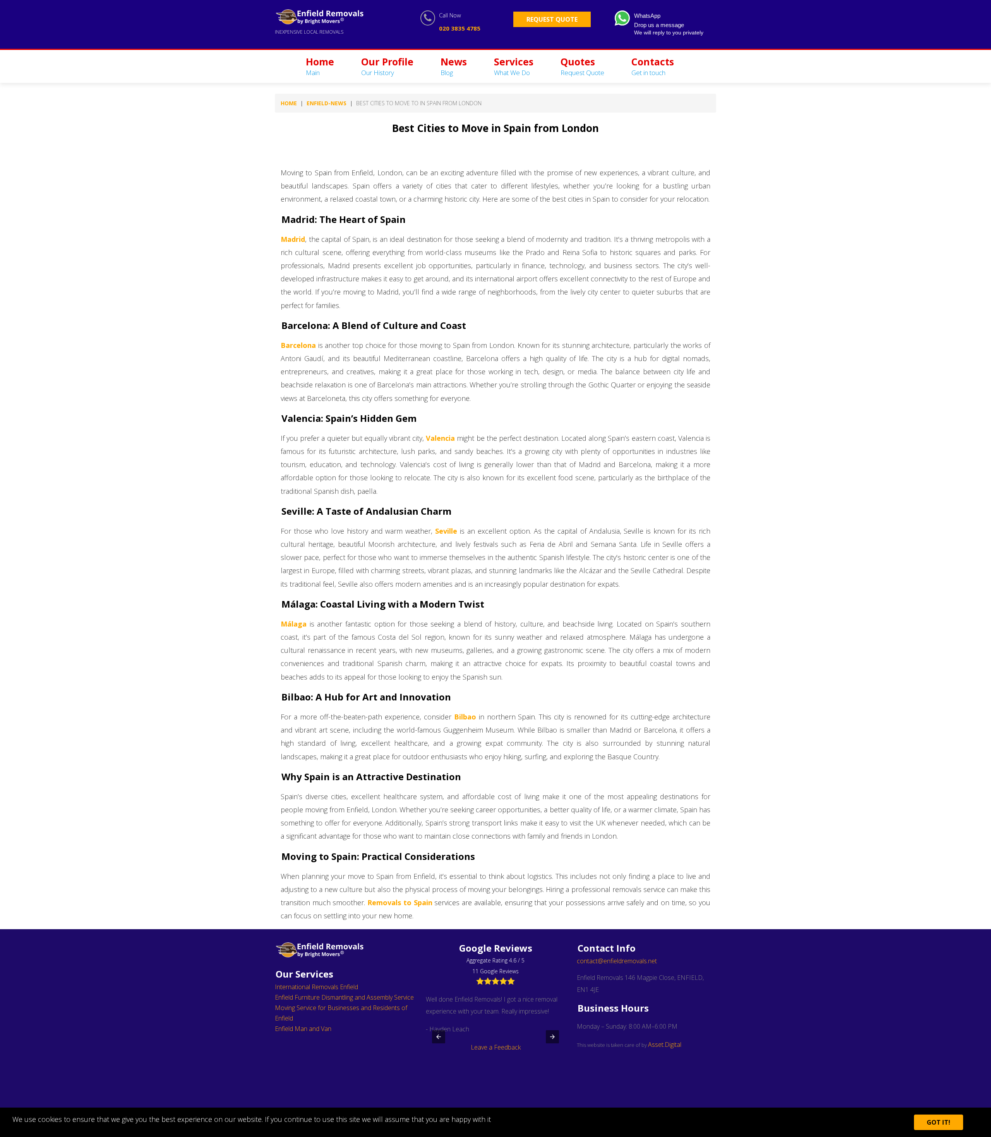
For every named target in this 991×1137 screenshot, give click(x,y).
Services (513, 66)
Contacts (652, 66)
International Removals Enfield (316, 987)
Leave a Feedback (496, 1047)
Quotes (582, 66)
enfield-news (326, 103)
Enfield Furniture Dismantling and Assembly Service (344, 997)
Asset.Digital (664, 1044)
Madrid (293, 239)
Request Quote (552, 19)
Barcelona (298, 345)
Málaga (294, 623)
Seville (446, 531)
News (454, 66)
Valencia (440, 438)
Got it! (938, 1122)
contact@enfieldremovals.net (617, 961)
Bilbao (465, 716)
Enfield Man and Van (303, 1028)
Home (320, 66)
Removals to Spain (399, 902)
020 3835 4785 (459, 28)
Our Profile (387, 66)
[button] (438, 1036)
